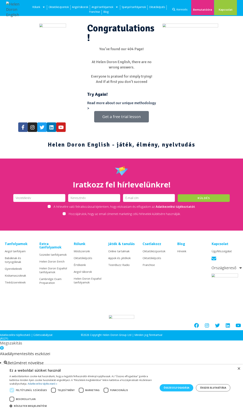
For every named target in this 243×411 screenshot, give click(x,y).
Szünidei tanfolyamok (53, 254)
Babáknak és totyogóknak (13, 260)
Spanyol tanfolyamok (134, 7)
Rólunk (36, 7)
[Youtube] (238, 325)
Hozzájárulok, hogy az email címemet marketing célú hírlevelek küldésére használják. (125, 214)
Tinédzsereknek (15, 282)
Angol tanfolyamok (102, 7)
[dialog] (121, 388)
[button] (2, 348)
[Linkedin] (228, 325)
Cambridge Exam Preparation (50, 281)
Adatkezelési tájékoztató (15, 335)
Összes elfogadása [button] (176, 387)
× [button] (238, 368)
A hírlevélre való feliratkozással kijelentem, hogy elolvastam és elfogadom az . (125, 207)
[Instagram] (207, 325)
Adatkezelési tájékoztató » (42, 383)
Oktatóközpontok (59, 7)
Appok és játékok (119, 258)
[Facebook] (196, 325)
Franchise (94, 11)
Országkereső (223, 268)
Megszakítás (11, 343)
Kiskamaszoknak (15, 275)
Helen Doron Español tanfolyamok (53, 270)
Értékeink (80, 265)
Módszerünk (82, 251)
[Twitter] (217, 325)
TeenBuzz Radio (119, 265)
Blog (106, 11)
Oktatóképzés (157, 7)
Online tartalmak (118, 251)
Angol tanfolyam (15, 251)
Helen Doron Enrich (52, 261)
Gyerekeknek (13, 269)
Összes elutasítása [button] (213, 387)
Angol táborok (80, 7)
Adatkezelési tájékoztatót (175, 207)
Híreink (181, 251)
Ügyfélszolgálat (221, 251)
